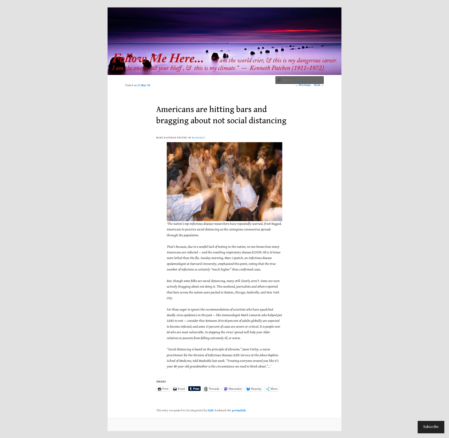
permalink (239, 410)
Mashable (198, 137)
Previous (303, 85)
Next (319, 85)
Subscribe (431, 427)
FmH (210, 410)
